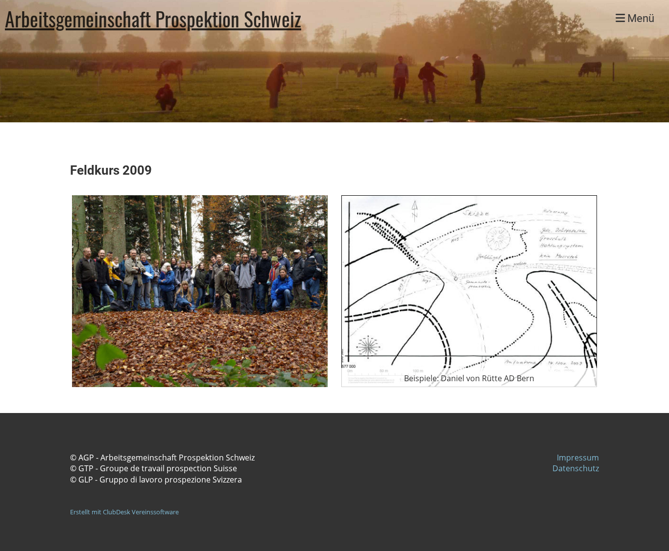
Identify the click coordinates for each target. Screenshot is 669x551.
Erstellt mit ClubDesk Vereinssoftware (124, 511)
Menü (639, 18)
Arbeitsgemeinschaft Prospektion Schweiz (153, 18)
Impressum (578, 457)
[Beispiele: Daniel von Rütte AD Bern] (469, 290)
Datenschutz (575, 468)
